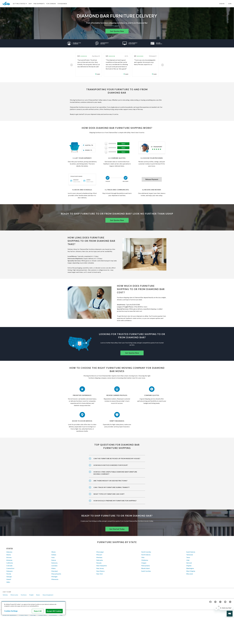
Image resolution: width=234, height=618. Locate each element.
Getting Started (19, 3)
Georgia (9, 576)
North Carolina (146, 552)
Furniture (24, 595)
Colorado (9, 565)
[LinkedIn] (230, 602)
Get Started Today (117, 529)
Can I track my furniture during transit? (112, 487)
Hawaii (8, 579)
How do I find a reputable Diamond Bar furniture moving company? (115, 473)
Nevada (98, 563)
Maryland (54, 571)
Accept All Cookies (54, 611)
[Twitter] (220, 602)
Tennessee (189, 554)
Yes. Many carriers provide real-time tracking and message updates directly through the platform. (116, 488)
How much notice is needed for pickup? (111, 465)
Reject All (38, 611)
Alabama (9, 552)
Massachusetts (56, 574)
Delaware (9, 571)
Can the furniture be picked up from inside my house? (117, 458)
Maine (53, 568)
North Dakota (145, 554)
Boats (38, 595)
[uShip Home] (6, 3)
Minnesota (54, 579)
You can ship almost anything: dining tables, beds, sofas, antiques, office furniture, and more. (115, 495)
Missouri (99, 554)
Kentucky (54, 563)
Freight (31, 595)
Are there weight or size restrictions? (111, 480)
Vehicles (5, 595)
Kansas (53, 560)
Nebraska (99, 560)
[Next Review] (162, 65)
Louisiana (54, 565)
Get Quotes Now (117, 31)
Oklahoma (144, 560)
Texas (188, 557)
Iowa (53, 557)
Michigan (54, 576)
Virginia (188, 565)
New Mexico (100, 571)
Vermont (189, 563)
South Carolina (146, 571)
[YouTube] (225, 602)
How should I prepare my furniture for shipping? (115, 500)
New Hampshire (101, 565)
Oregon (143, 563)
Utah (187, 560)
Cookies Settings (11, 611)
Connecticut (10, 568)
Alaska (8, 554)
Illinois (53, 552)
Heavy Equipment (48, 595)
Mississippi (100, 552)
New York (99, 574)
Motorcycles (14, 595)
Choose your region (224, 606)
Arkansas (9, 560)
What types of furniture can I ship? (109, 494)
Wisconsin (189, 574)
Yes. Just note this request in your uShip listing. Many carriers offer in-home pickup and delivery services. (117, 460)
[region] (33, 608)
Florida (8, 574)
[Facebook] (210, 602)
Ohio (143, 557)
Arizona (8, 557)
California (9, 563)
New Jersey (100, 568)
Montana (99, 557)
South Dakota (190, 552)
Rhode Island (145, 568)
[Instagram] (215, 602)
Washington (190, 568)
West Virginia (190, 571)
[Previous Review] (71, 65)
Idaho (8, 582)
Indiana (53, 554)
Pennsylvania (145, 565)
